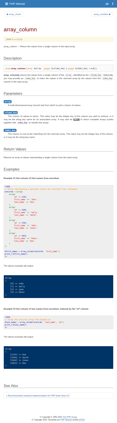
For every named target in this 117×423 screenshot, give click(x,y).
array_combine (101, 14)
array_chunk (15, 14)
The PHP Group (70, 417)
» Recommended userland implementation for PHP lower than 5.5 (37, 395)
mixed (47, 68)
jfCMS (82, 420)
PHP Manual (17, 3)
